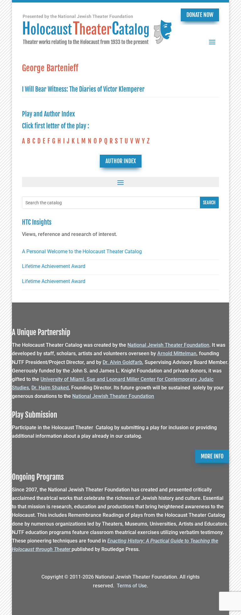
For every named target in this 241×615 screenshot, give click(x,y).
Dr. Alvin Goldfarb (122, 362)
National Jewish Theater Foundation (168, 345)
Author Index (120, 161)
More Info (212, 456)
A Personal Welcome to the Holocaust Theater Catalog (82, 251)
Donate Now (199, 14)
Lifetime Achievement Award (53, 266)
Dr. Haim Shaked (50, 388)
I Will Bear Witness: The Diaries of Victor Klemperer (83, 89)
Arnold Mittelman (176, 353)
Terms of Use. (132, 586)
